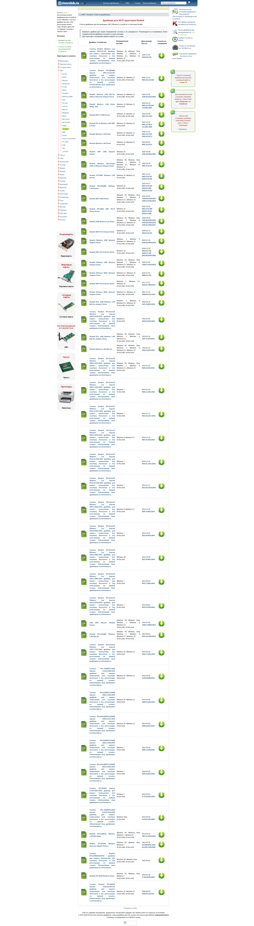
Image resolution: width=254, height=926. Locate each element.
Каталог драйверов (111, 3)
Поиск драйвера (149, 3)
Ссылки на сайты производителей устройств (64, 49)
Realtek (65, 129)
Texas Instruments (69, 138)
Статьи (137, 3)
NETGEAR (66, 122)
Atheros (65, 80)
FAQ (127, 3)
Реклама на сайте (130, 908)
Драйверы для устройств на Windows (72, 6)
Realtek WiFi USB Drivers (99, 199)
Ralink (64, 126)
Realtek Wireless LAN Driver (100, 134)
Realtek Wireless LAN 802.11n (101, 349)
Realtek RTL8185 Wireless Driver (102, 876)
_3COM (65, 151)
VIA (63, 148)
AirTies (64, 74)
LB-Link (65, 103)
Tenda (64, 135)
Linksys (65, 106)
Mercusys (65, 119)
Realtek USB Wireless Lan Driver (102, 221)
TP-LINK (65, 142)
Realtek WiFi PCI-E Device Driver (102, 232)
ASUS (64, 77)
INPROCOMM (67, 96)
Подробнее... (183, 129)
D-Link (64, 87)
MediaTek (65, 113)
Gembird (65, 93)
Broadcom (66, 84)
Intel (63, 100)
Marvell (64, 109)
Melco (64, 116)
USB (63, 145)
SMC (64, 132)
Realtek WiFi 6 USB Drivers (100, 115)
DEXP (64, 90)
